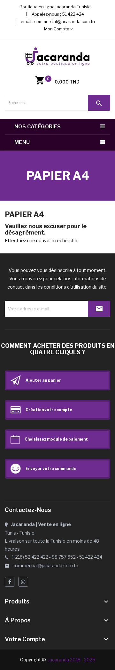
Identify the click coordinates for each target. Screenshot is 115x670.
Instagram (23, 581)
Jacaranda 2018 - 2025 (71, 659)
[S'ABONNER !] (99, 309)
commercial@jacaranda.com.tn (64, 21)
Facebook (9, 581)
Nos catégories (37, 127)
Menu (22, 142)
